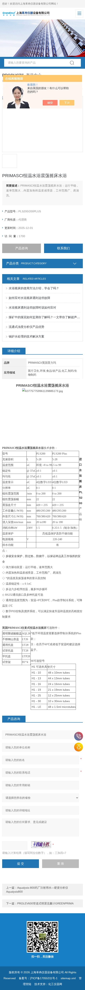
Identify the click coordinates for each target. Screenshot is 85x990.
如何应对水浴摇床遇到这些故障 (29, 297)
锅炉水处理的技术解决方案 (26, 336)
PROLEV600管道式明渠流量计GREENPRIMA (45, 903)
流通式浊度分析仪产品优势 (26, 326)
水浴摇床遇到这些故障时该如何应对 (32, 307)
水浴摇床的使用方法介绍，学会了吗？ (34, 288)
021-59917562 (78, 736)
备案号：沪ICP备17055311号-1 (38, 978)
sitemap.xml (68, 978)
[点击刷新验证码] (41, 844)
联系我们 (63, 248)
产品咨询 (21, 248)
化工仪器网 (55, 984)
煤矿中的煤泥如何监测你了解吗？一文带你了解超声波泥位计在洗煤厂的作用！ (44, 317)
